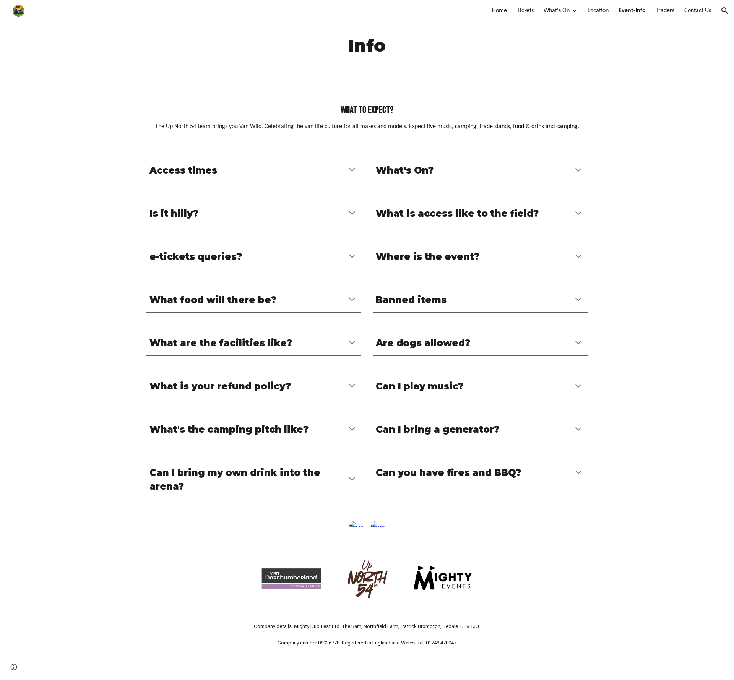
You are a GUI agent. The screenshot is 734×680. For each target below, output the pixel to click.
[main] (367, 46)
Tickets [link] (525, 11)
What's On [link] (557, 11)
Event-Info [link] (632, 11)
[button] (725, 11)
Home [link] (499, 11)
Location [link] (598, 11)
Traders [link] (665, 11)
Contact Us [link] (697, 11)
